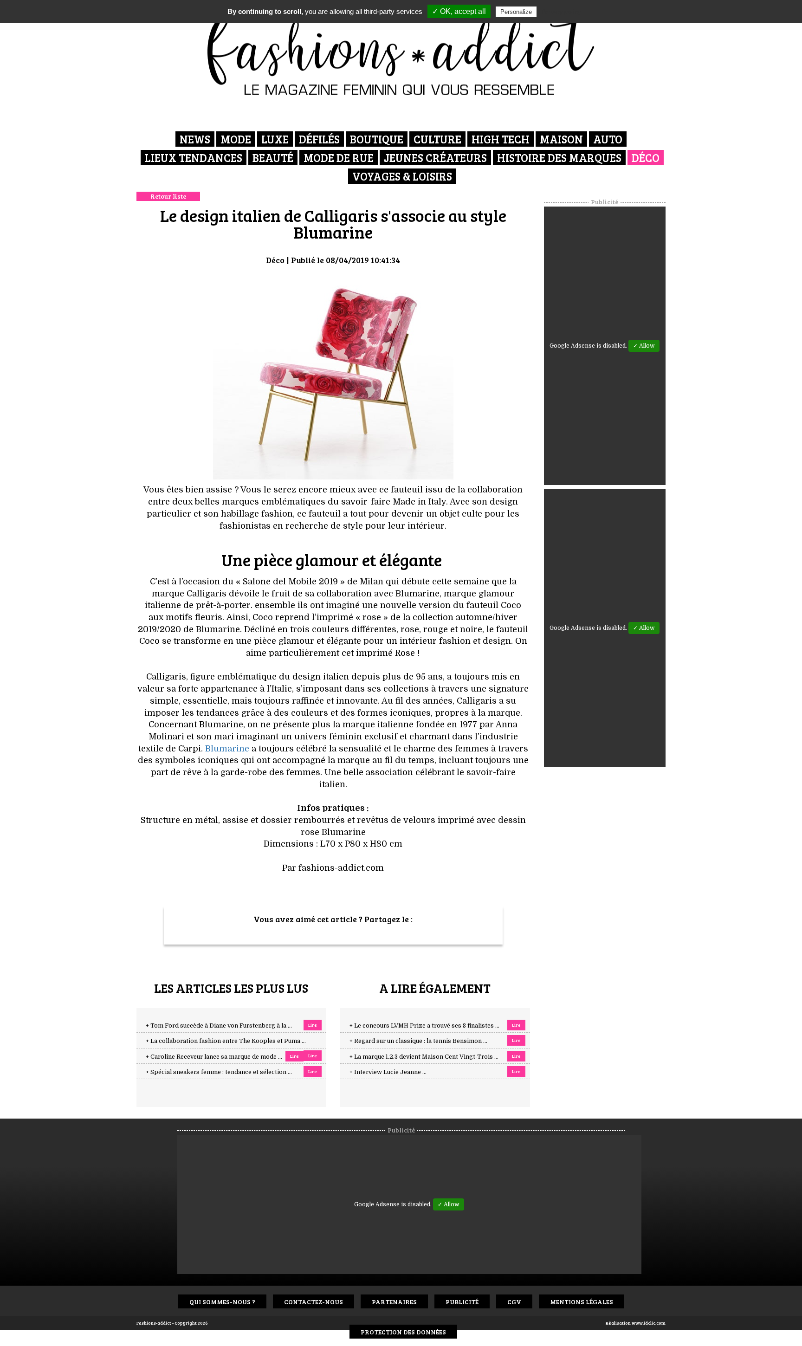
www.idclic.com (649, 1323)
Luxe (275, 139)
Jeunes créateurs (435, 157)
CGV (514, 1301)
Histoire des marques (559, 157)
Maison (561, 139)
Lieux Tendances (193, 157)
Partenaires (394, 1301)
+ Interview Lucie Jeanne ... (388, 1072)
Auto (607, 139)
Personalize (516, 11)
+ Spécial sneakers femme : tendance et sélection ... (219, 1072)
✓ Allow (644, 346)
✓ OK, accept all (459, 11)
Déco (646, 157)
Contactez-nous (313, 1301)
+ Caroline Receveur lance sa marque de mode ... (214, 1057)
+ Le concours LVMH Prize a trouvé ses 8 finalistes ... (424, 1025)
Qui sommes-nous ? (222, 1301)
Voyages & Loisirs (402, 176)
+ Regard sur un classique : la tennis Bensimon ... (418, 1041)
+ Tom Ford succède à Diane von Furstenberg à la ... (219, 1025)
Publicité (462, 1301)
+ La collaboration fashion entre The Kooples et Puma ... (226, 1041)
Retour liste (168, 196)
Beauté (272, 157)
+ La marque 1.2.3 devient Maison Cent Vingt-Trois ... (423, 1057)
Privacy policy (561, 11)
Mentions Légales (581, 1301)
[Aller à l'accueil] (401, 51)
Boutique (376, 139)
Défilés (319, 139)
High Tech (501, 139)
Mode (235, 139)
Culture (437, 139)
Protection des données (403, 1331)
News (195, 139)
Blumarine (227, 748)
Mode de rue (339, 157)
